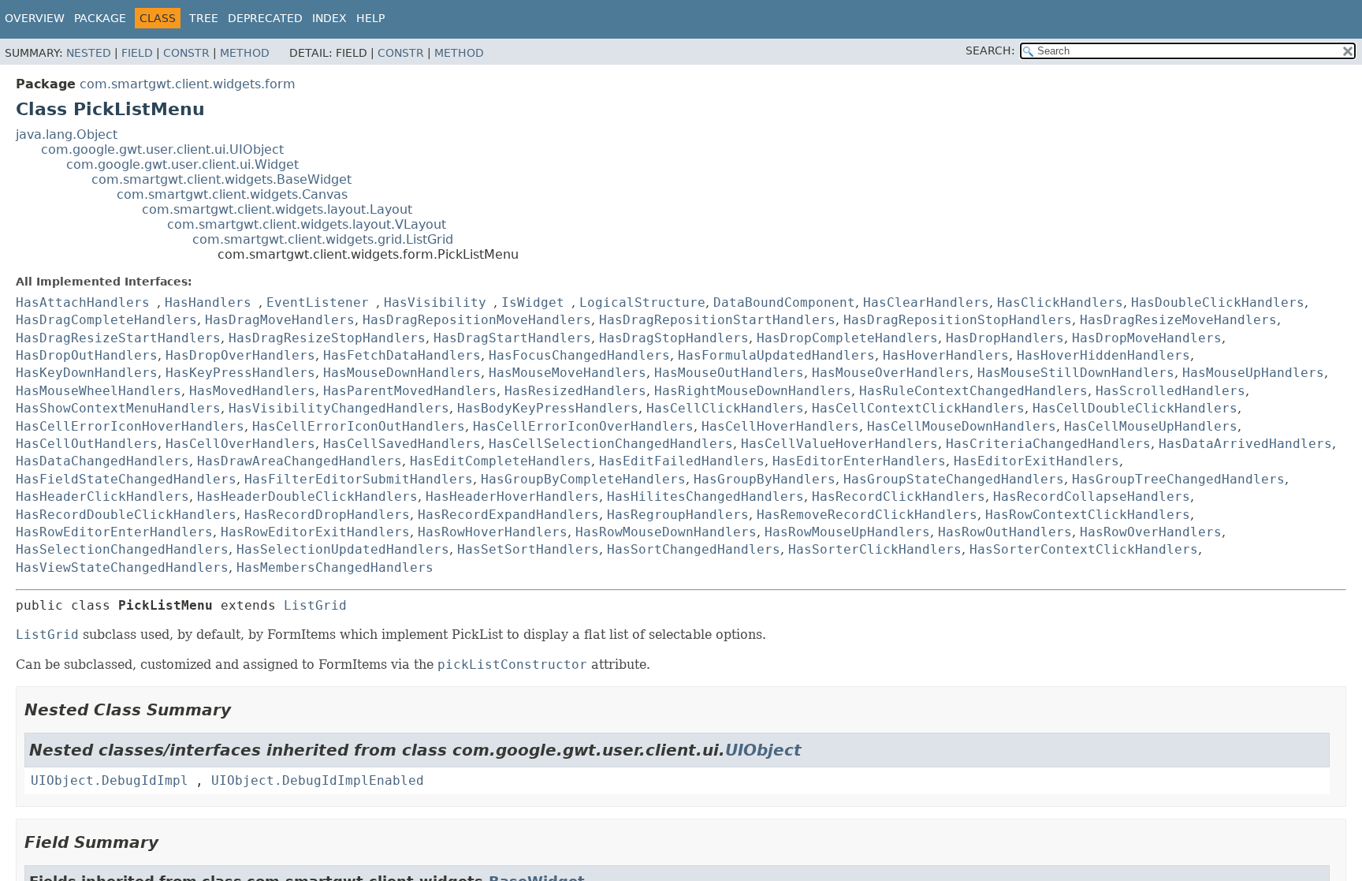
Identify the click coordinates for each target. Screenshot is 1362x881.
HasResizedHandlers (575, 390)
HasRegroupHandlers (678, 514)
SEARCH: (990, 50)
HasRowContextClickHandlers (1087, 514)
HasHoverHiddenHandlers (1103, 355)
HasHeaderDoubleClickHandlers (307, 496)
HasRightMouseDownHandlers (752, 390)
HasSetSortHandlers (528, 549)
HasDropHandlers (1005, 337)
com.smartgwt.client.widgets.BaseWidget (221, 179)
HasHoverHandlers (946, 355)
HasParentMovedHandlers (410, 390)
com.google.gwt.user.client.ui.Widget (182, 164)
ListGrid (315, 605)
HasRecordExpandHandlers (508, 514)
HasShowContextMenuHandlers (118, 408)
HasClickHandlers (1060, 302)
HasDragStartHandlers (512, 337)
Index (329, 18)
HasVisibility (435, 302)
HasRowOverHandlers (1151, 531)
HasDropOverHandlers (240, 355)
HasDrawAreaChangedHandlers (299, 461)
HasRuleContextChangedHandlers (973, 390)
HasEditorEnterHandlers (859, 461)
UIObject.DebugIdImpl (109, 780)
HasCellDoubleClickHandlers (1135, 408)
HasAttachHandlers (83, 302)
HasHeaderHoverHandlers (512, 496)
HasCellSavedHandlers (402, 443)
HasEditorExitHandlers (1036, 461)
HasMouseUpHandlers (1253, 372)
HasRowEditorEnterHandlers (114, 531)
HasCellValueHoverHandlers (839, 443)
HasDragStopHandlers (674, 337)
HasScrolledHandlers (1170, 390)
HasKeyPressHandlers (240, 372)
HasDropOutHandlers (87, 355)
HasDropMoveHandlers (1147, 337)
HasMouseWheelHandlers (98, 390)
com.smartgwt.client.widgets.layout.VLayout (306, 224)
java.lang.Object (66, 134)
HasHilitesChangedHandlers (705, 496)
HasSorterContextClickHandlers (1083, 549)
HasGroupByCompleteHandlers (583, 479)
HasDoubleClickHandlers (1217, 302)
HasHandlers (208, 302)
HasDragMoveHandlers (280, 319)
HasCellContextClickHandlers (918, 408)
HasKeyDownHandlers (87, 372)
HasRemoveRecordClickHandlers (867, 514)
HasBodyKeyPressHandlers (547, 408)
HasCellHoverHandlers (780, 426)
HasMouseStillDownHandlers (1075, 372)
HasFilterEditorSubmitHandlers (358, 479)
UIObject (763, 750)
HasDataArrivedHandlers (1245, 443)
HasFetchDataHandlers (402, 355)
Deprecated (265, 18)
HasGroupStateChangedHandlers (953, 479)
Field (137, 53)
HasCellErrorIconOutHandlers (358, 426)
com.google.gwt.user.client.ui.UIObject (162, 149)
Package (100, 18)
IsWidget (532, 302)
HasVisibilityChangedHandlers (339, 408)
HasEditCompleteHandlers (500, 461)
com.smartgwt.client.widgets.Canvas (232, 194)
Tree (203, 18)
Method (245, 53)
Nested (88, 53)
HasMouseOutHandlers (729, 372)
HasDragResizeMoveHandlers (1178, 319)
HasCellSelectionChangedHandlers (611, 443)
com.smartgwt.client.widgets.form (188, 84)
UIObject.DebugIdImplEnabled (317, 780)
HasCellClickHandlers (725, 408)
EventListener (317, 302)
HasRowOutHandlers (1005, 531)
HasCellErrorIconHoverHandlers (130, 426)
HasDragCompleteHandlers (106, 319)
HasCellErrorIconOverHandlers (583, 426)
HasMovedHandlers (252, 390)
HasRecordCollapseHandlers (1091, 496)
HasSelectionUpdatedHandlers (342, 549)
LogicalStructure (642, 302)
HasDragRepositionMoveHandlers (477, 319)
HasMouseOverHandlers (890, 372)
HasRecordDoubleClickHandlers (126, 514)
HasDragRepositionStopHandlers (957, 319)
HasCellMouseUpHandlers (1150, 426)
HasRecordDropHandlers (327, 514)
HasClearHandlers (926, 302)
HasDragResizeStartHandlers (118, 337)
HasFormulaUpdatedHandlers (776, 355)
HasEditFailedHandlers (682, 461)
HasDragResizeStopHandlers (327, 337)
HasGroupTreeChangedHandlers (1178, 479)
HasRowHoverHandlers (493, 531)
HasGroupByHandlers (764, 479)
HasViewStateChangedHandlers (122, 567)
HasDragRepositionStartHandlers (717, 319)
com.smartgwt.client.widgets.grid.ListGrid (322, 239)
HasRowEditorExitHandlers (315, 531)
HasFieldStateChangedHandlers (126, 479)
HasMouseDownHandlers (402, 372)
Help (370, 18)
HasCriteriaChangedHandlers (1048, 443)
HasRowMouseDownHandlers (666, 531)
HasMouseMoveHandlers (567, 372)
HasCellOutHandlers (87, 443)
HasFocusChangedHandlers (579, 355)
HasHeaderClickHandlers (102, 496)
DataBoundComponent (784, 302)
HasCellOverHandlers (240, 443)
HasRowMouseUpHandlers (847, 531)
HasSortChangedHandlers (693, 549)
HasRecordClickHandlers (898, 496)
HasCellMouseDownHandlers (961, 426)
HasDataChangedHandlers (102, 461)
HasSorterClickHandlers (875, 549)
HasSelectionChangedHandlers (122, 549)
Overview (35, 18)
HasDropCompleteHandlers (847, 337)
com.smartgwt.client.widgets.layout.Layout (277, 209)
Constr (186, 53)
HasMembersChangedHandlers (335, 567)
